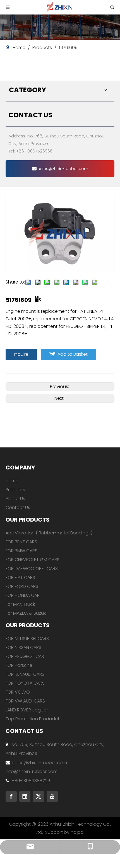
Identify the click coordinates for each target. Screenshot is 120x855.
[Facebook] (11, 796)
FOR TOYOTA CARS (25, 683)
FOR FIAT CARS (20, 577)
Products (15, 489)
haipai (77, 832)
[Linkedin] (24, 796)
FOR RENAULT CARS (25, 674)
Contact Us (18, 507)
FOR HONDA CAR (23, 595)
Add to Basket (72, 354)
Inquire (21, 354)
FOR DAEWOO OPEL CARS (32, 568)
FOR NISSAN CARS (23, 647)
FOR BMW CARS (21, 551)
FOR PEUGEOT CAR (25, 656)
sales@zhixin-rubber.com (62, 168)
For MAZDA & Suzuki (26, 613)
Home (12, 481)
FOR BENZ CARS (21, 542)
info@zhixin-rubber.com (31, 771)
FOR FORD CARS (22, 586)
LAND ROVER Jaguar (27, 710)
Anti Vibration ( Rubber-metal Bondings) (49, 533)
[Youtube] (52, 796)
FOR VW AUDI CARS (25, 701)
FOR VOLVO (18, 692)
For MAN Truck (20, 604)
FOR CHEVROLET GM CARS (32, 559)
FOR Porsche (19, 665)
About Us (15, 498)
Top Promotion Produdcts (34, 719)
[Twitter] (38, 796)
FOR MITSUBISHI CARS (27, 638)
